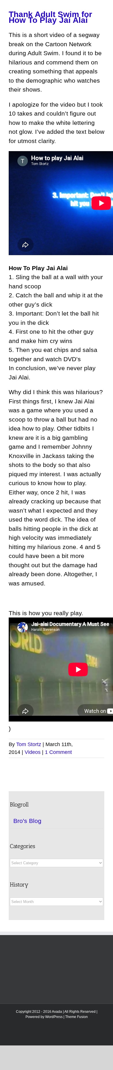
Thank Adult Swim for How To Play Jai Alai (50, 17)
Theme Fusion (76, 1017)
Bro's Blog (27, 820)
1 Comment (58, 752)
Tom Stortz (28, 744)
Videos (33, 752)
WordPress (54, 1017)
